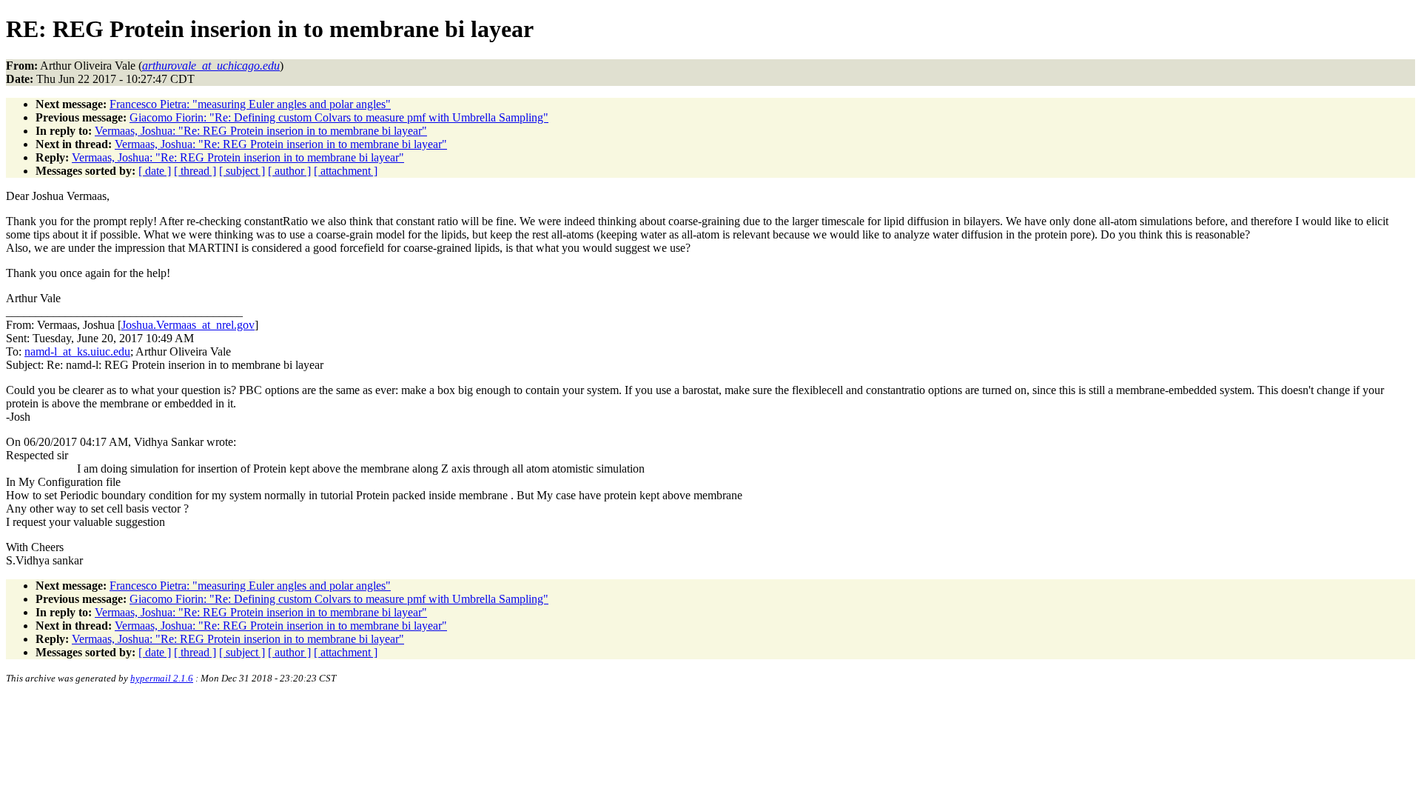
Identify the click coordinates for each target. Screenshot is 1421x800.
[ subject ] (242, 170)
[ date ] (154, 170)
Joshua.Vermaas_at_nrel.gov (188, 325)
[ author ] (289, 170)
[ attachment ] (345, 170)
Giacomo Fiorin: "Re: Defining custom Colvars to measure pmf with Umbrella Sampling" (339, 117)
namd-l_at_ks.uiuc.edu (77, 351)
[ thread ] (195, 170)
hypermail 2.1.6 (161, 678)
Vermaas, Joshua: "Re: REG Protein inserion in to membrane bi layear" (261, 130)
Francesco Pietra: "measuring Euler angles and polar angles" (250, 104)
